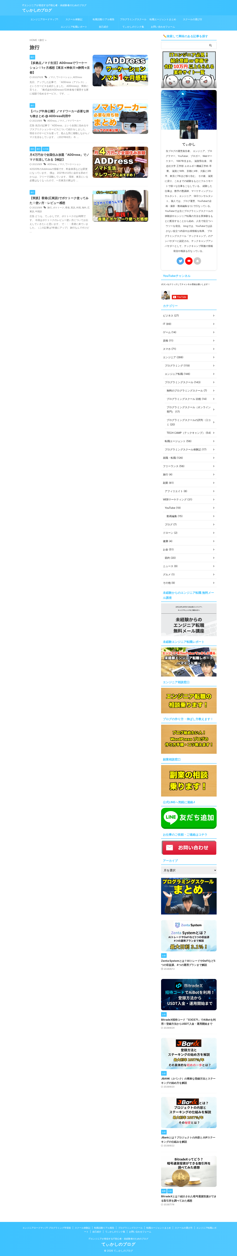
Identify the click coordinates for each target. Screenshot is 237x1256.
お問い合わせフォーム (163, 26)
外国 (78, 207)
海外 (84, 207)
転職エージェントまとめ (163, 19)
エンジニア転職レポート (74, 26)
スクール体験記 (74, 19)
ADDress (77, 77)
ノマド (52, 77)
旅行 (49, 207)
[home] (197, 261)
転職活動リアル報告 (103, 19)
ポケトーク (58, 207)
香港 (67, 207)
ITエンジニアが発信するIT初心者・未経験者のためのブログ (118, 1238)
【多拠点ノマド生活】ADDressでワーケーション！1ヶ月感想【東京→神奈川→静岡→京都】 (60, 67)
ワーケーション (64, 77)
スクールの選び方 (192, 19)
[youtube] (189, 261)
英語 (73, 207)
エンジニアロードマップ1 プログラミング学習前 (44, 20)
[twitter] (180, 261)
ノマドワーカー (73, 120)
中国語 (38, 211)
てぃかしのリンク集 (133, 26)
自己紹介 (104, 26)
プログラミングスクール (133, 19)
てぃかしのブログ (37, 10)
